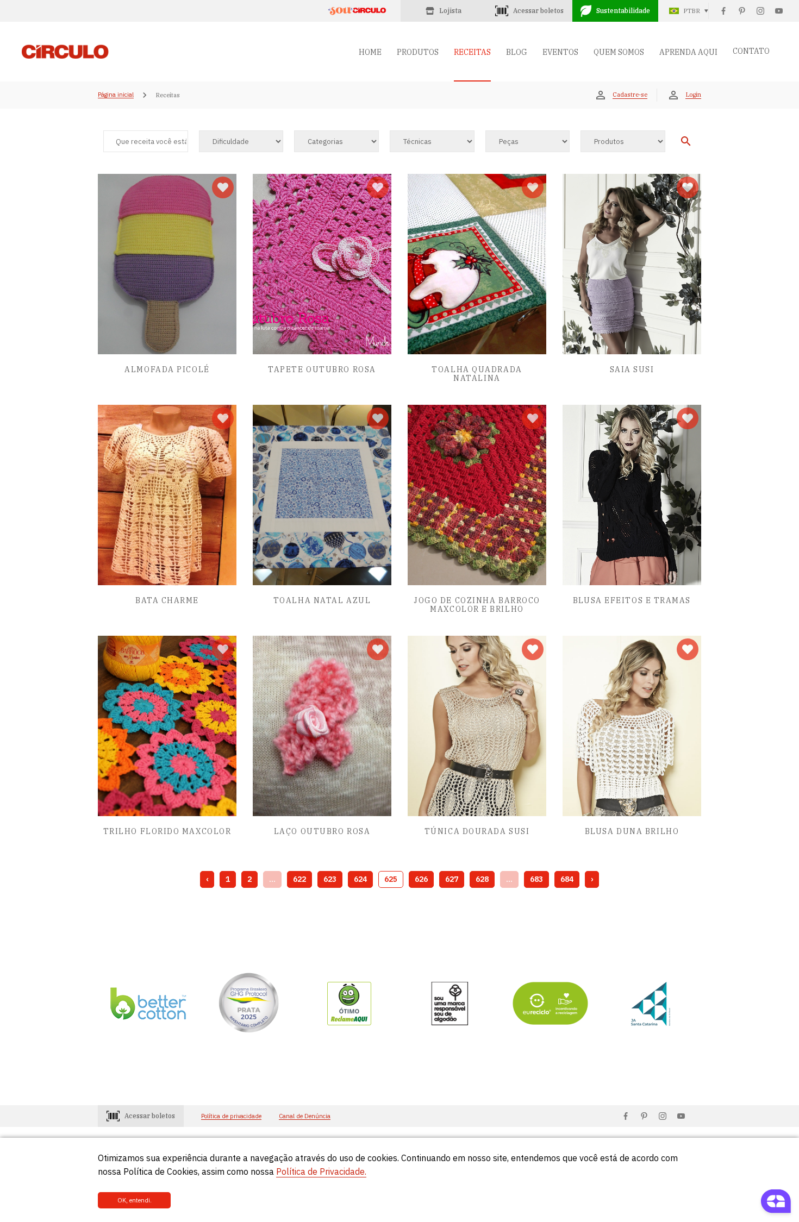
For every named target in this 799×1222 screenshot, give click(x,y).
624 (360, 879)
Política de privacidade (231, 1116)
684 (566, 879)
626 (421, 879)
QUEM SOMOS (619, 52)
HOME (370, 52)
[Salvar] (223, 187)
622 (299, 879)
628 (482, 879)
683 (536, 879)
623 (329, 879)
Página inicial (116, 95)
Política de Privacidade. (321, 1171)
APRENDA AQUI (688, 52)
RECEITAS (472, 52)
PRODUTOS (418, 52)
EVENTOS (560, 52)
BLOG (516, 52)
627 (451, 879)
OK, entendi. (134, 1200)
